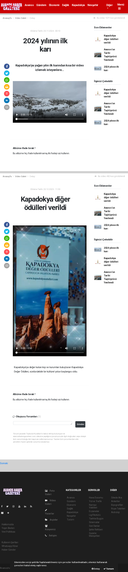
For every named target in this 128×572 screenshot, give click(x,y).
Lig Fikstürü (94, 515)
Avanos (29, 5)
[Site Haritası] (3, 513)
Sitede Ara (116, 497)
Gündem (41, 5)
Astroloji (115, 512)
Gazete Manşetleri (94, 534)
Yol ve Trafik (95, 501)
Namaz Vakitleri (93, 506)
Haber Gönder (9, 549)
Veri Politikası (8, 531)
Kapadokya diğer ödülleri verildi (111, 39)
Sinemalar (94, 522)
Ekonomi (54, 5)
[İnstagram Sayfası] (14, 506)
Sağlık (65, 5)
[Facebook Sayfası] (3, 506)
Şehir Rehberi (96, 529)
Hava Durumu (96, 497)
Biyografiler (117, 505)
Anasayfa (7, 18)
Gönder (80, 424)
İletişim (52, 535)
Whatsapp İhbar (10, 546)
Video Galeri (21, 18)
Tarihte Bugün (96, 518)
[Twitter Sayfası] (8, 506)
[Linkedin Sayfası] (26, 506)
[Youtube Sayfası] (20, 506)
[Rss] (32, 506)
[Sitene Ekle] (9, 513)
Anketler (115, 501)
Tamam (110, 569)
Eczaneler (94, 511)
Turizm (70, 519)
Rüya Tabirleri (118, 508)
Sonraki (4, 463)
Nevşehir (93, 5)
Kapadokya (78, 5)
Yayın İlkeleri (8, 528)
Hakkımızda (8, 524)
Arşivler (53, 519)
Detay (97, 569)
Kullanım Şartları (10, 542)
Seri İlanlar (94, 526)
